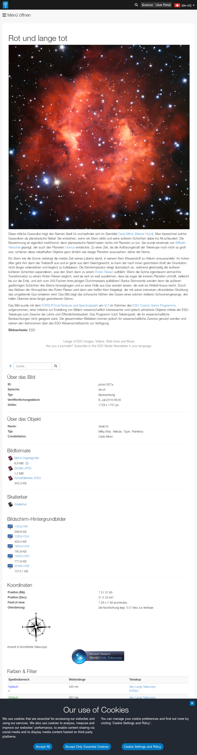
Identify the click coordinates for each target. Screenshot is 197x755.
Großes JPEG (22, 468)
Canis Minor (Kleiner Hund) (135, 234)
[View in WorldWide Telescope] (98, 656)
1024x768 (21, 526)
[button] (26, 463)
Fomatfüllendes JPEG (27, 478)
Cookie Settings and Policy (142, 746)
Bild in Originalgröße (26, 458)
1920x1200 (21, 556)
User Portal (163, 5)
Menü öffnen (18, 15)
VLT (106, 305)
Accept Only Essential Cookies (87, 746)
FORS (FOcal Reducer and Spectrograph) (70, 305)
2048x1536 (21, 566)
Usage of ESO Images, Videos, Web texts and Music (99, 341)
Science (147, 5)
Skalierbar (20, 504)
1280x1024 (21, 536)
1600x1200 (21, 546)
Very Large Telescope (142, 686)
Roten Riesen (104, 272)
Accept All (43, 746)
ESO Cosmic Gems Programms (154, 305)
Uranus (70, 247)
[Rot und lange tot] (99, 137)
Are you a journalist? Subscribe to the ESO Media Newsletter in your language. (99, 346)
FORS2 (133, 691)
